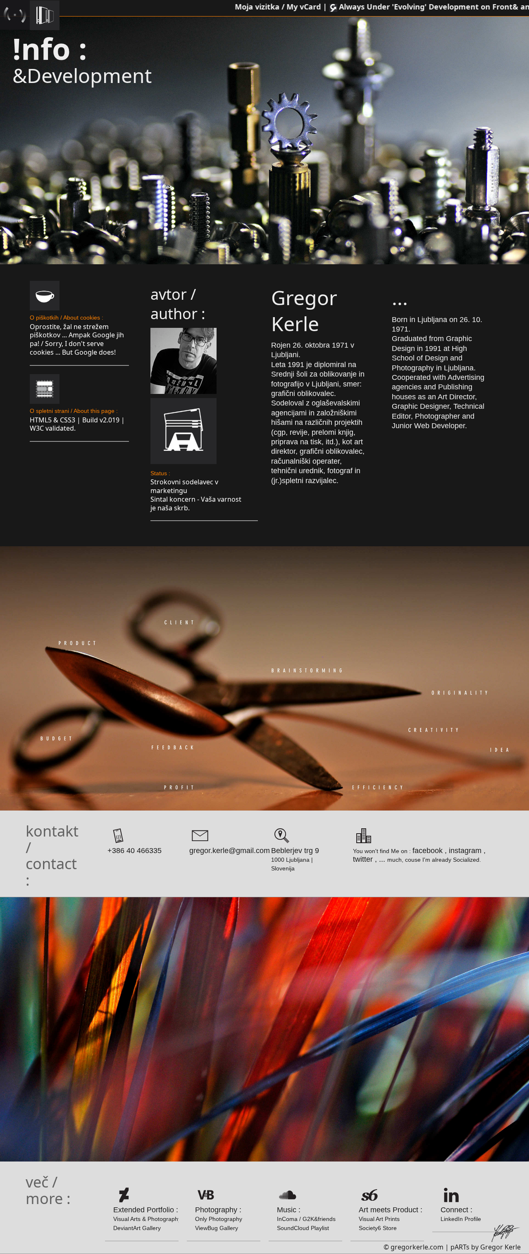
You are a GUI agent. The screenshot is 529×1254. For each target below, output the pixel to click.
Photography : (218, 1218)
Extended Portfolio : (147, 1218)
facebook (427, 850)
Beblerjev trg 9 (295, 850)
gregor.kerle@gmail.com (229, 850)
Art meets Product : (390, 1218)
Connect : (461, 1214)
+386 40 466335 (134, 850)
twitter (363, 859)
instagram (465, 850)
